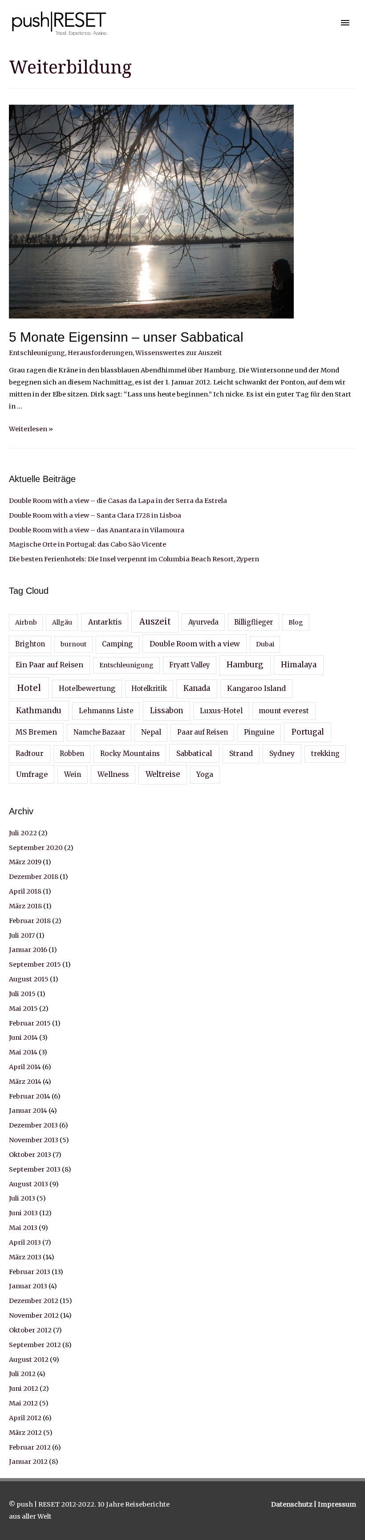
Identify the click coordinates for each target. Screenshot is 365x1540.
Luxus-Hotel (221, 711)
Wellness (113, 774)
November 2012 (34, 1315)
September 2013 (35, 1169)
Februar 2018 (30, 921)
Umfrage (32, 774)
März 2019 (25, 862)
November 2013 (33, 1140)
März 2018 (25, 906)
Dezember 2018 (33, 877)
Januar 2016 (28, 950)
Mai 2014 (23, 1052)
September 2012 (35, 1345)
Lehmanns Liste (106, 711)
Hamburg (245, 665)
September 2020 (36, 848)
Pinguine (259, 732)
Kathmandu (38, 710)
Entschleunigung (37, 353)
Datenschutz (292, 1504)
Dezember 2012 (33, 1301)
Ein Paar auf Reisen (49, 664)
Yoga (204, 774)
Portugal (308, 732)
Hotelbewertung (87, 688)
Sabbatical (194, 753)
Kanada (196, 688)
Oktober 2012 (30, 1330)
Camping (117, 644)
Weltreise (163, 774)
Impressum (337, 1504)
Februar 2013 (29, 1272)
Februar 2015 (30, 1023)
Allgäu (62, 622)
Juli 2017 (22, 935)
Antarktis (105, 621)
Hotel (29, 687)
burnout (73, 644)
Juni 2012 (23, 1389)
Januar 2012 (28, 1462)
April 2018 (25, 891)
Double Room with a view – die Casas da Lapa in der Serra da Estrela (118, 501)
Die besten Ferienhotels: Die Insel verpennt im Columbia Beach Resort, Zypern (134, 559)
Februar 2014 (29, 1096)
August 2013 (28, 1184)
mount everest (284, 711)
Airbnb (26, 622)
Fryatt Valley (189, 665)
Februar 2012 (30, 1447)
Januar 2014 (28, 1111)
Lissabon (166, 710)
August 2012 (29, 1360)
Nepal (151, 732)
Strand (241, 753)
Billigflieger (253, 622)
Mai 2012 (23, 1403)
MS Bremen (36, 731)
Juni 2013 (23, 1213)
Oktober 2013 (30, 1155)
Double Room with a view (195, 643)
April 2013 (25, 1242)
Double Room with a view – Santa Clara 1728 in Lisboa (95, 515)
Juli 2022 (23, 833)
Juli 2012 (22, 1374)
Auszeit (155, 622)
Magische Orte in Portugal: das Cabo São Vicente (87, 544)
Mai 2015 (23, 1009)
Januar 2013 (28, 1286)
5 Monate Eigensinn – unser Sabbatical (126, 337)
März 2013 (25, 1257)
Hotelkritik (149, 689)
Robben (72, 754)
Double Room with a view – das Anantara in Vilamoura (96, 530)
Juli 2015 (22, 994)
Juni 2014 (23, 1037)
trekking (325, 754)
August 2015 (29, 979)
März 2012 (25, 1433)
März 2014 (25, 1082)
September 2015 (35, 964)
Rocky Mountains (130, 753)
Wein (72, 774)
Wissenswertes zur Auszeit (178, 353)
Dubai (265, 644)
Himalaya (298, 665)
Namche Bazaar (99, 732)
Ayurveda (203, 622)
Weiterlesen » (31, 429)
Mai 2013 (23, 1228)
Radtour (30, 753)
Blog (295, 622)
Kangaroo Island (256, 688)
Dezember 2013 (33, 1125)
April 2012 (25, 1418)
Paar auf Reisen (202, 732)
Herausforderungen (100, 353)
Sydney (282, 753)
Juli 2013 (22, 1198)
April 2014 (25, 1067)
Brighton (30, 644)
